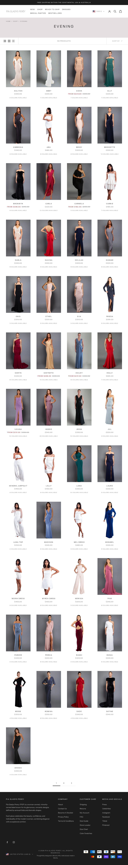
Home (8, 21)
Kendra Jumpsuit (18, 486)
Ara (49, 147)
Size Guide (84, 821)
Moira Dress (18, 598)
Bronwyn (18, 204)
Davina (48, 260)
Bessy (79, 147)
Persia (48, 655)
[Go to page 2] (71, 783)
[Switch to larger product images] (5, 41)
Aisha (79, 91)
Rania (110, 655)
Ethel (49, 316)
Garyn (18, 373)
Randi (79, 655)
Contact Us (62, 808)
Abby (48, 91)
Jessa (79, 429)
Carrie (109, 204)
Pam (110, 598)
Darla (18, 260)
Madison (48, 542)
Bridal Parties (38, 13)
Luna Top (18, 542)
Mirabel (109, 542)
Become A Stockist (65, 813)
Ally (109, 91)
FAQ (81, 817)
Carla (49, 204)
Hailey (79, 373)
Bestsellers (55, 13)
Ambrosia (18, 147)
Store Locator (85, 825)
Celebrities (106, 808)
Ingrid (48, 429)
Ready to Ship (52, 9)
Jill (110, 429)
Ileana (18, 429)
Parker (18, 655)
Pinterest (106, 825)
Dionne (110, 260)
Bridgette (109, 147)
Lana (79, 486)
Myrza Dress (49, 598)
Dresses (66, 9)
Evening (23, 21)
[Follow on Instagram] (13, 842)
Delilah (79, 260)
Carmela (79, 204)
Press (104, 804)
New (32, 9)
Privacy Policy (63, 817)
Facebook (106, 817)
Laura (109, 486)
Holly (110, 373)
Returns (83, 808)
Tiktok (104, 821)
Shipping (83, 804)
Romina (49, 711)
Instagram (106, 813)
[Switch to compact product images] (13, 41)
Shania (18, 768)
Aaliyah (18, 91)
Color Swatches (86, 833)
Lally (49, 486)
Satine (109, 711)
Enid (18, 316)
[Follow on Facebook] (7, 842)
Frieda (109, 316)
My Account (84, 813)
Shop (40, 9)
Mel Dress (79, 542)
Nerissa (79, 598)
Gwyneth (49, 373)
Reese (18, 711)
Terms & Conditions (66, 821)
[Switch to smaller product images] (9, 41)
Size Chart (84, 829)
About (60, 804)
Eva (79, 316)
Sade (79, 711)
